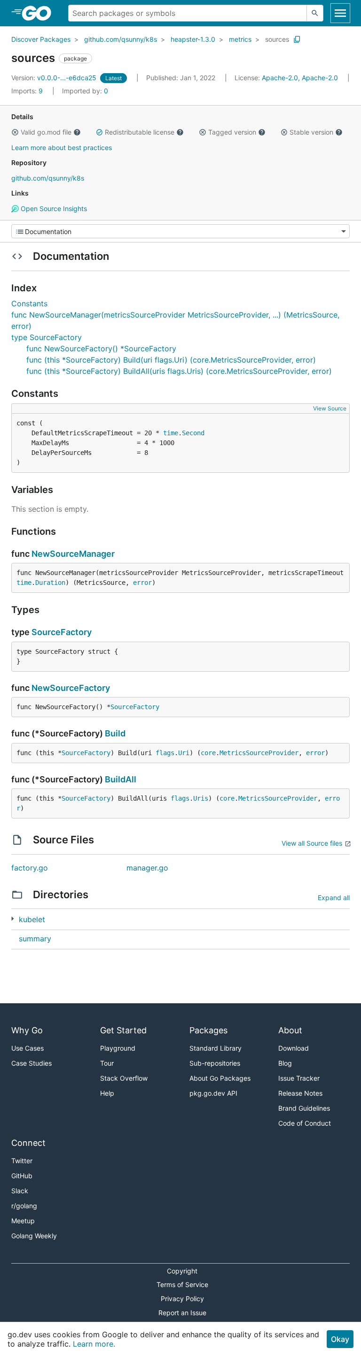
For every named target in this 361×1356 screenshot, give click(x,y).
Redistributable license (139, 132)
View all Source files (312, 843)
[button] (15, 132)
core (208, 753)
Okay (340, 1339)
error (142, 582)
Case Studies (31, 1063)
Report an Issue (182, 1313)
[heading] (39, 13)
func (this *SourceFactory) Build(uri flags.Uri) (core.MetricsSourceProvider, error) (171, 359)
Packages (208, 1030)
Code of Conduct (304, 1123)
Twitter (21, 1161)
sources (277, 39)
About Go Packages (220, 1078)
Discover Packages (41, 39)
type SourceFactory (46, 337)
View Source (329, 408)
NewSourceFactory (70, 688)
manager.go (147, 867)
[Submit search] (314, 13)
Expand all (334, 897)
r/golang (24, 1206)
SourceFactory (61, 632)
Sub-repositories (214, 1063)
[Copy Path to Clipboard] (297, 39)
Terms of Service (182, 1284)
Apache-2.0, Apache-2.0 (300, 78)
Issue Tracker (299, 1078)
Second (193, 433)
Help (107, 1093)
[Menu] (180, 231)
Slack (19, 1191)
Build (115, 733)
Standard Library (215, 1048)
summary (35, 938)
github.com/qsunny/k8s (120, 39)
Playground (117, 1048)
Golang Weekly (34, 1236)
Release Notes (300, 1093)
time (170, 433)
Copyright (182, 1271)
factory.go (29, 867)
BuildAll (120, 779)
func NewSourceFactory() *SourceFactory (101, 348)
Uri (183, 753)
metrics (240, 39)
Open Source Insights (53, 208)
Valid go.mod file (46, 132)
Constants (29, 303)
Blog (285, 1063)
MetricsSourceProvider (259, 753)
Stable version (311, 132)
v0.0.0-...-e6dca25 (54, 78)
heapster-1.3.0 (193, 39)
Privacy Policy (182, 1299)
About (290, 1030)
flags (165, 753)
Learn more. (94, 1343)
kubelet (32, 919)
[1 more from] (12, 918)
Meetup (23, 1221)
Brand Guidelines (304, 1108)
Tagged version (232, 132)
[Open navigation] (340, 13)
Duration (50, 582)
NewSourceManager (73, 554)
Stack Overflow (124, 1078)
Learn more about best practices (61, 148)
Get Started (123, 1030)
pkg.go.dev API (213, 1093)
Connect (28, 1143)
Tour (107, 1063)
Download (293, 1048)
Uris (200, 798)
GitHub (21, 1176)
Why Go (27, 1030)
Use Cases (27, 1048)
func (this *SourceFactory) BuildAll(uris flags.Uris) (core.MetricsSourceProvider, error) (179, 371)
